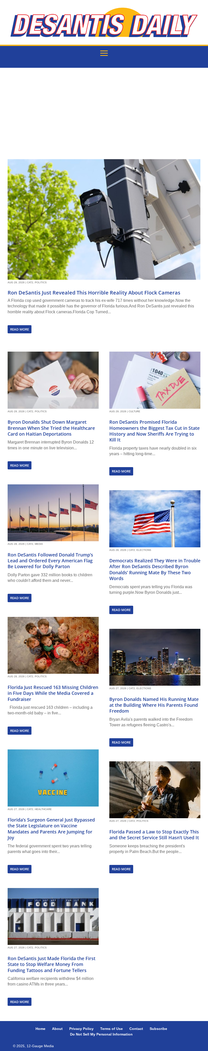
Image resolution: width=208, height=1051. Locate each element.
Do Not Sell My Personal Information (101, 1034)
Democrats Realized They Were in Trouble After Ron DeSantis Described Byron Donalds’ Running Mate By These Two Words (154, 569)
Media (39, 544)
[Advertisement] (104, 113)
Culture (134, 411)
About (57, 1029)
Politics (41, 282)
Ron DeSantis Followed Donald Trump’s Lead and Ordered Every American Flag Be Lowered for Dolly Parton (50, 561)
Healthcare (43, 809)
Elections (143, 550)
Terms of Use (111, 1029)
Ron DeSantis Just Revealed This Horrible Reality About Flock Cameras (94, 292)
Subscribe (158, 1029)
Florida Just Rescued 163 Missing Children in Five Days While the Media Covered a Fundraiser (53, 693)
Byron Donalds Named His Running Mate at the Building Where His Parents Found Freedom (154, 705)
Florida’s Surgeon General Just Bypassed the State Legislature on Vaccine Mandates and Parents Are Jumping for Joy (51, 829)
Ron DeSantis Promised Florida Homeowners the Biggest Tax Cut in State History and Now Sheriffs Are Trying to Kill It (154, 431)
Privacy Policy (81, 1029)
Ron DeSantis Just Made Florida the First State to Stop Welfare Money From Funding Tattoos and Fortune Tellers (51, 964)
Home (40, 1029)
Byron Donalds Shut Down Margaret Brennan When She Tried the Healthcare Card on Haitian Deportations (51, 428)
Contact (136, 1029)
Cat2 (30, 282)
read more (19, 329)
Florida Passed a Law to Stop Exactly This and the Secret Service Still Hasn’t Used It (154, 835)
